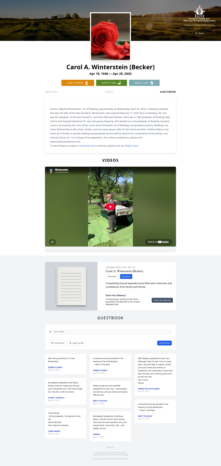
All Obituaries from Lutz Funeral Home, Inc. (199, 25)
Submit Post (164, 343)
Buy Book (126, 276)
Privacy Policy (103, 455)
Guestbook (168, 91)
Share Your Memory (162, 300)
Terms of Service (117, 455)
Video (109, 91)
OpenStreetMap (113, 459)
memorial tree (86, 145)
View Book (112, 276)
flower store (131, 145)
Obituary (51, 91)
